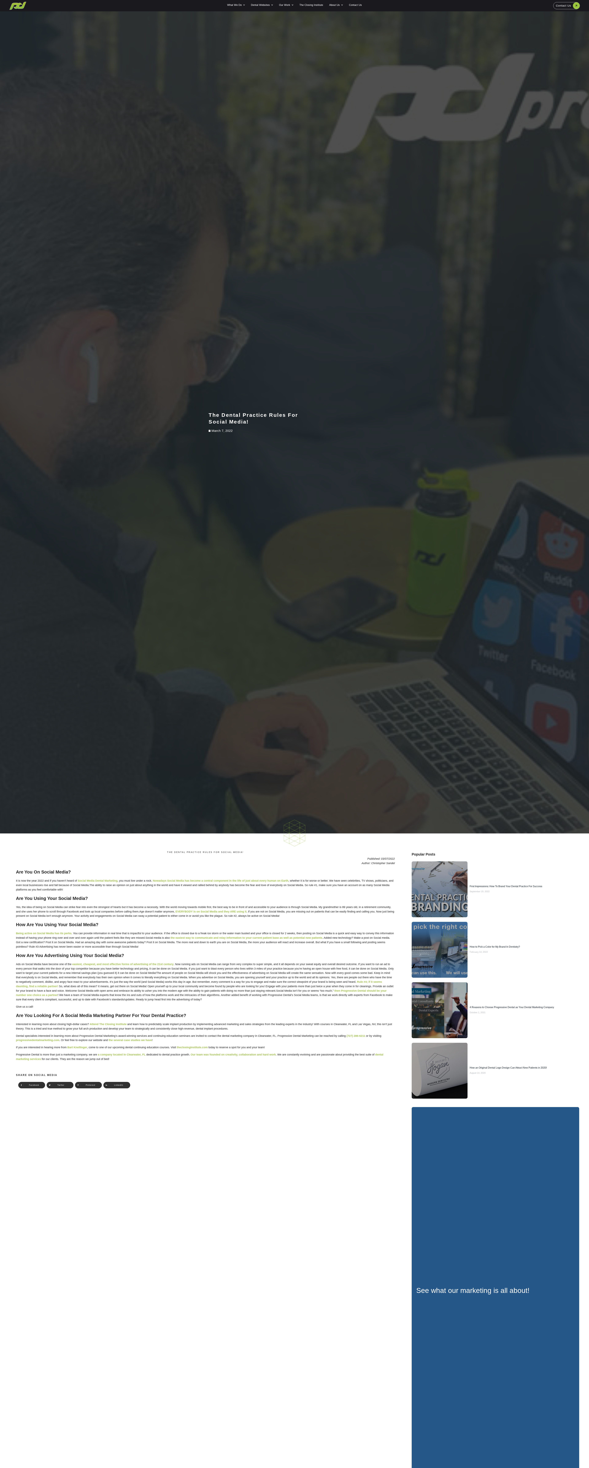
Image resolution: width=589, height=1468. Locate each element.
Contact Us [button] (563, 5)
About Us (334, 5)
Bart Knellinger (77, 1047)
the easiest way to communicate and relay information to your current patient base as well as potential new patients (246, 937)
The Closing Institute (311, 5)
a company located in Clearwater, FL (122, 1054)
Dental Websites (260, 5)
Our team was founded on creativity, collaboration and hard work (233, 1054)
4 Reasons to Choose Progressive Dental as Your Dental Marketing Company (512, 1007)
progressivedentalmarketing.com (37, 1040)
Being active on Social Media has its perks (43, 933)
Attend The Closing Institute (108, 1024)
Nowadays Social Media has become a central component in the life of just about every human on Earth (220, 880)
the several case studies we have (130, 1040)
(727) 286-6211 (355, 1035)
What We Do (234, 5)
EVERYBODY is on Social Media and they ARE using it (210, 911)
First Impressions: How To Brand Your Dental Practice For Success (506, 886)
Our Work (284, 5)
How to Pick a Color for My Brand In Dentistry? (495, 946)
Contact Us (355, 5)
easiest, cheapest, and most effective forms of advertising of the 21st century (122, 964)
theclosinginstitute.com (192, 1047)
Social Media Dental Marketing (97, 880)
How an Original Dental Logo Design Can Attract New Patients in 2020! (508, 1067)
